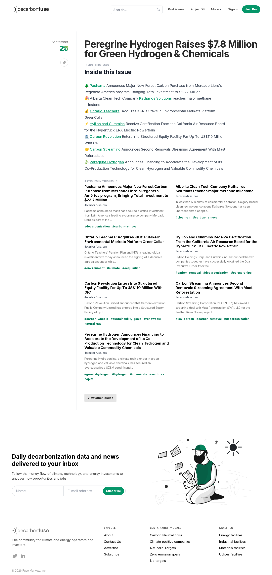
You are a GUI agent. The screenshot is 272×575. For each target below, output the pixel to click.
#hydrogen (119, 374)
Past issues (176, 9)
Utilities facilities (230, 554)
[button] (216, 9)
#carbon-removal (124, 226)
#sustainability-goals (126, 318)
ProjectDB (198, 9)
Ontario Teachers (104, 111)
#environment (94, 268)
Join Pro (251, 9)
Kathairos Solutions (155, 98)
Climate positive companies (170, 542)
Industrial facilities (232, 542)
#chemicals (138, 374)
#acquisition (131, 268)
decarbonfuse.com (95, 205)
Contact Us (112, 542)
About (108, 535)
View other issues (100, 398)
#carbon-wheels (96, 318)
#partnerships (241, 272)
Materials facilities (232, 548)
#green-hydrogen (97, 374)
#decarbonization (97, 226)
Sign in (233, 9)
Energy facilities (231, 535)
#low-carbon (185, 318)
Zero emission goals (165, 554)
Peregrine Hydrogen (107, 162)
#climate (113, 268)
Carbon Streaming (105, 149)
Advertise (111, 548)
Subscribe (111, 554)
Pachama (97, 85)
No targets (158, 561)
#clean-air (183, 217)
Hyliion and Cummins (107, 124)
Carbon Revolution (105, 136)
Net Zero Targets (163, 548)
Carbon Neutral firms (166, 535)
